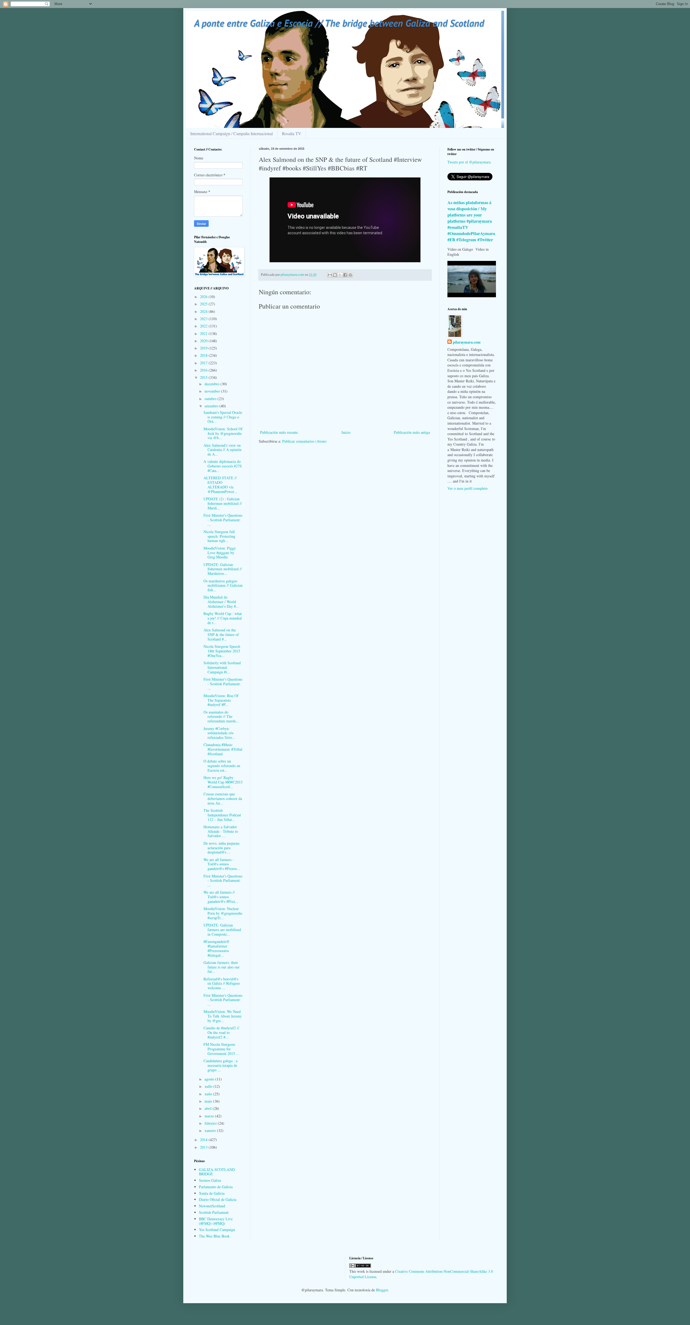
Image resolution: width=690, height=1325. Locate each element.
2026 (204, 296)
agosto (210, 1079)
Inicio (345, 432)
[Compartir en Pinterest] (350, 275)
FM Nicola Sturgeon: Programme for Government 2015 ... (221, 1049)
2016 (204, 370)
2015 (204, 377)
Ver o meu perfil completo (467, 488)
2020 (204, 340)
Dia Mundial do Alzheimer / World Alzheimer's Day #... (221, 602)
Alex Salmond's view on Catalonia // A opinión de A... (222, 450)
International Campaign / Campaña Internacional (231, 133)
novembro (213, 391)
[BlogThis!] (335, 275)
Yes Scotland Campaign (217, 1229)
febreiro (211, 1123)
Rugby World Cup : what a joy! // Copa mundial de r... (222, 618)
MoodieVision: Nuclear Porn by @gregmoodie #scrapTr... (222, 913)
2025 (204, 303)
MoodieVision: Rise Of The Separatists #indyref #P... (221, 700)
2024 (204, 311)
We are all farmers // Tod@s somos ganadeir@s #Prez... (220, 897)
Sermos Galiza (210, 1180)
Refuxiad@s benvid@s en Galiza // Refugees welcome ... (221, 983)
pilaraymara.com (467, 342)
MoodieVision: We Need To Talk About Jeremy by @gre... (222, 1016)
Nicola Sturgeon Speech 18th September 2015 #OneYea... (221, 651)
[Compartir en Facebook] (345, 275)
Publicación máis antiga (412, 432)
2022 (204, 325)
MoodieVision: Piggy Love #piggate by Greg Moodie (219, 553)
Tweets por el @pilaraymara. (469, 162)
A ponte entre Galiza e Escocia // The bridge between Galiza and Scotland (339, 23)
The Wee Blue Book (214, 1236)
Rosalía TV (291, 133)
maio (209, 1101)
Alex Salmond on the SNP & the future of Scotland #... (221, 634)
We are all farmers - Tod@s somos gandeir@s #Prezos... (221, 864)
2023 (204, 318)
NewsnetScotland (212, 1205)
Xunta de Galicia (212, 1193)
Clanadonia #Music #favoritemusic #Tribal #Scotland (222, 749)
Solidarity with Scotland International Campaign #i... (222, 667)
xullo (209, 1086)
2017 (204, 362)
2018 (204, 355)
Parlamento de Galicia (216, 1186)
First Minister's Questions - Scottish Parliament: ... (222, 520)
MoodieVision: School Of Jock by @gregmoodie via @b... (223, 433)
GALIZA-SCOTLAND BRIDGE (217, 1172)
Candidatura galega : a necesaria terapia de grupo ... (220, 1065)
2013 (204, 1147)
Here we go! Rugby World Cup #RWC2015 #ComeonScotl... (223, 782)
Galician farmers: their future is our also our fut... (221, 967)
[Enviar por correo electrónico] (330, 275)
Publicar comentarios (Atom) (304, 441)
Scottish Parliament (214, 1212)
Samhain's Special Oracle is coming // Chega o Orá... (222, 417)
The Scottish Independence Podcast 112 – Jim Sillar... (222, 815)
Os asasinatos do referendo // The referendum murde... (221, 716)
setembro (212, 405)
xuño (209, 1093)
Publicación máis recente (279, 432)
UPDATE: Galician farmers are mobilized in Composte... (222, 929)
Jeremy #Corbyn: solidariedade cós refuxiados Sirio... (219, 733)
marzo (210, 1115)
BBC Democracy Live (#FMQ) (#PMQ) (216, 1221)
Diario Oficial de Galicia (217, 1199)
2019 (204, 348)
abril (209, 1108)
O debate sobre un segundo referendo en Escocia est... (221, 765)
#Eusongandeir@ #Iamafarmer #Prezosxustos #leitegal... (216, 948)
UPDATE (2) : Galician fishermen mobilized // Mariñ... (222, 503)
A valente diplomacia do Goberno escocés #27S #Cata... (222, 466)
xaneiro (211, 1130)
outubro (211, 398)
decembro (212, 383)
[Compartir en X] (340, 275)
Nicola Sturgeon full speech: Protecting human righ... (219, 536)
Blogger (382, 1289)
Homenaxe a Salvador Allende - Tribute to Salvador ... (220, 831)
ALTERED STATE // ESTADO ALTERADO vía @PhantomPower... (220, 484)
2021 (204, 333)
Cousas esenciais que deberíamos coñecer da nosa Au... (222, 798)
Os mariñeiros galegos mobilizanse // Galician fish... (223, 585)
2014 (204, 1139)
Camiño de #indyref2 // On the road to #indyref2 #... (221, 1032)
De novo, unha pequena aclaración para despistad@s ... (221, 848)
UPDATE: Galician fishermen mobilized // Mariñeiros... (222, 569)
